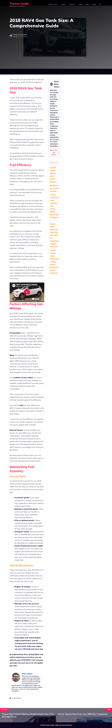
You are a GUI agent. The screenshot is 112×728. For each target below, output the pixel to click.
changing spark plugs (23, 643)
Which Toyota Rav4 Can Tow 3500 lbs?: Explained (82, 714)
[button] (100, 4)
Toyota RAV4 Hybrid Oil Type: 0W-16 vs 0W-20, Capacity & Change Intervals (54, 235)
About (64, 4)
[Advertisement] (56, 61)
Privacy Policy (53, 4)
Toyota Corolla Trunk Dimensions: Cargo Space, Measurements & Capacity (54, 261)
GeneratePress (67, 725)
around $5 (32, 123)
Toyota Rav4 (16, 698)
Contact (72, 4)
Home (80, 4)
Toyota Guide (19, 3)
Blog (87, 4)
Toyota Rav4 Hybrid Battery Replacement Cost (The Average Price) (28, 715)
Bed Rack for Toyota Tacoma (54, 188)
